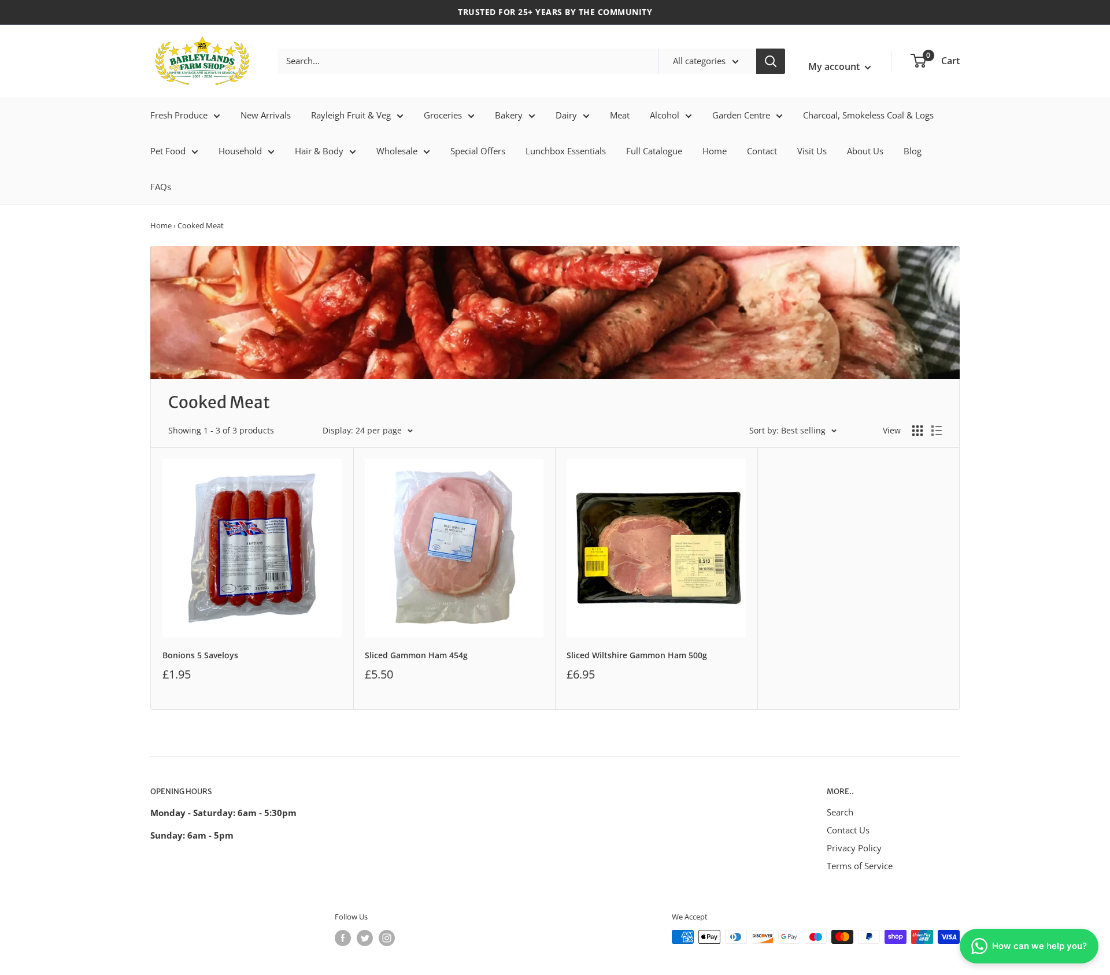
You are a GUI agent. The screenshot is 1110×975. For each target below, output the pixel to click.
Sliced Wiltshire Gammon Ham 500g (637, 655)
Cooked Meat (200, 225)
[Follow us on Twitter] (365, 938)
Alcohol (664, 115)
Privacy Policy (854, 848)
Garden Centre (741, 115)
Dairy (566, 115)
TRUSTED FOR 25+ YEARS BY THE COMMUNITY (555, 11)
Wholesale (396, 151)
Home (714, 151)
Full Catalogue (654, 151)
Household (240, 151)
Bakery (509, 115)
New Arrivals (265, 115)
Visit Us (812, 151)
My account (835, 66)
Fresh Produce (179, 115)
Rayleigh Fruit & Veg (351, 115)
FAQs (160, 186)
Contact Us (848, 830)
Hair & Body (319, 151)
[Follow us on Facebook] (343, 938)
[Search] (770, 61)
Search (840, 812)
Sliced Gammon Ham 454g (416, 655)
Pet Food (168, 151)
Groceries (443, 115)
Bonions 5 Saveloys (200, 655)
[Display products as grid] (917, 430)
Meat (620, 115)
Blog (913, 151)
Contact (762, 151)
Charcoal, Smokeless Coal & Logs (868, 115)
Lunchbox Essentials (566, 151)
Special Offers (477, 151)
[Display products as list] (936, 430)
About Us (865, 151)
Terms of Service (860, 866)
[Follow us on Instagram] (387, 938)
